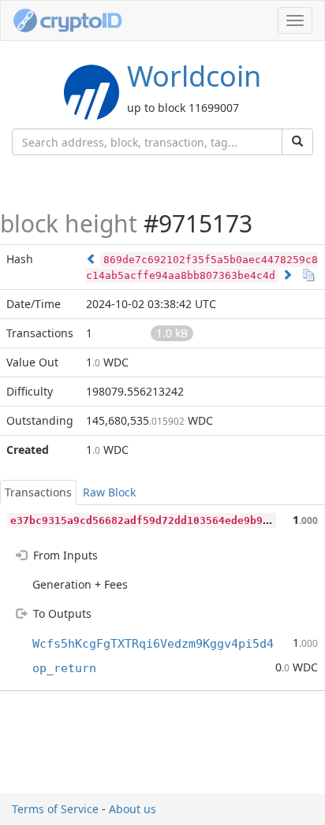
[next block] (287, 274)
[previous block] (91, 258)
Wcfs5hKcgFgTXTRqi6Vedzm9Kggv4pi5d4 (153, 644)
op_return (64, 668)
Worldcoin (194, 76)
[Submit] (297, 141)
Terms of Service (55, 808)
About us (132, 808)
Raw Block (109, 492)
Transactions (38, 492)
